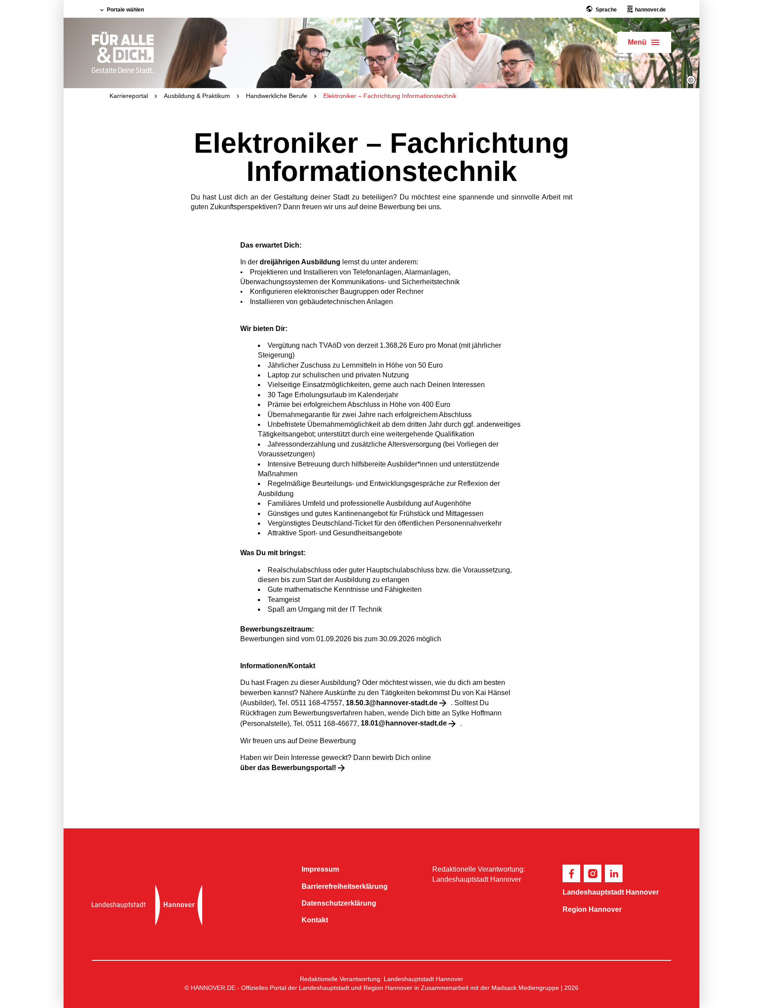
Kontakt (315, 920)
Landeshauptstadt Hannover (611, 892)
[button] (690, 79)
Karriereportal (129, 95)
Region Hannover (592, 909)
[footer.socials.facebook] (571, 873)
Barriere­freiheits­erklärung (345, 886)
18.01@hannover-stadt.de (404, 723)
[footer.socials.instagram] (592, 873)
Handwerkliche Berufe (276, 95)
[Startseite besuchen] (189, 905)
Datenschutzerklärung (339, 903)
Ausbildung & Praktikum (197, 95)
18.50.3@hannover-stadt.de (392, 703)
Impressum (320, 869)
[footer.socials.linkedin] (614, 873)
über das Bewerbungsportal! (288, 767)
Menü (637, 42)
